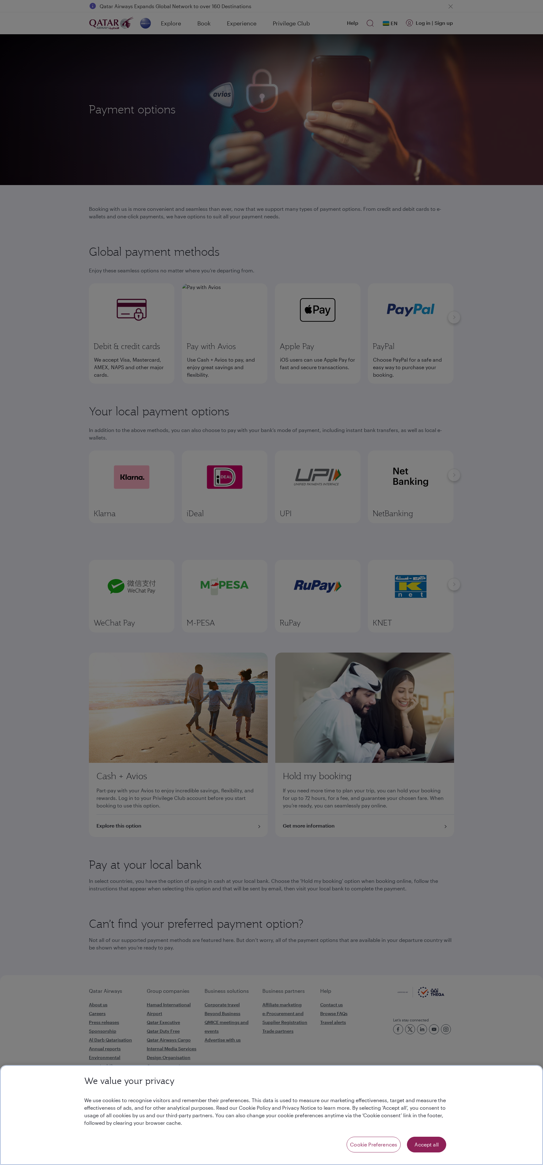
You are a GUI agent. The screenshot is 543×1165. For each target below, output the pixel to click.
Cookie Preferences (373, 1144)
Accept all (426, 1144)
